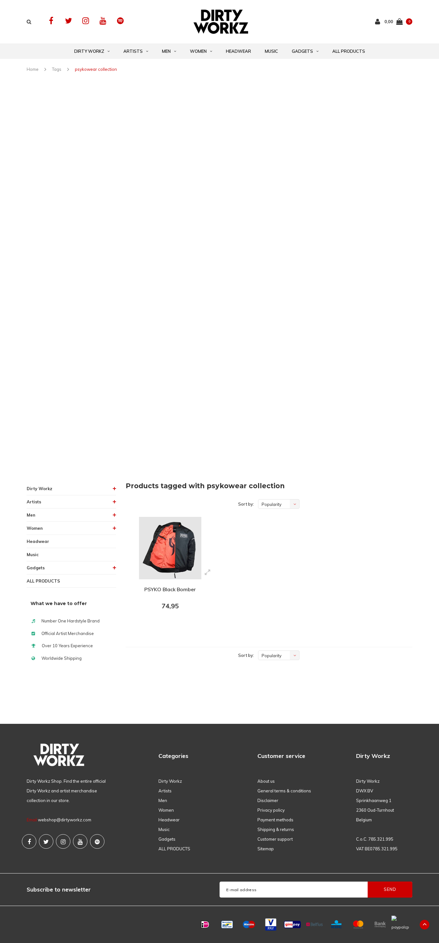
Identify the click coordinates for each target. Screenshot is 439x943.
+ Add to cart (166, 623)
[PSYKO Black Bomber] (170, 548)
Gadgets (302, 51)
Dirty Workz (89, 51)
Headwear (238, 51)
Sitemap (265, 848)
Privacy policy (271, 810)
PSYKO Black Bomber (170, 589)
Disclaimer (267, 800)
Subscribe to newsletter (59, 889)
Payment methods (275, 819)
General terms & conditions (284, 790)
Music (271, 51)
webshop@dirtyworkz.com (64, 819)
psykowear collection (96, 69)
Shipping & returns (275, 829)
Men (166, 51)
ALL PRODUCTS (348, 51)
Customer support (275, 839)
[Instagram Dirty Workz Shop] (85, 21)
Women (198, 51)
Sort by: (246, 504)
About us (266, 781)
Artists (133, 51)
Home (33, 69)
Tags (56, 69)
